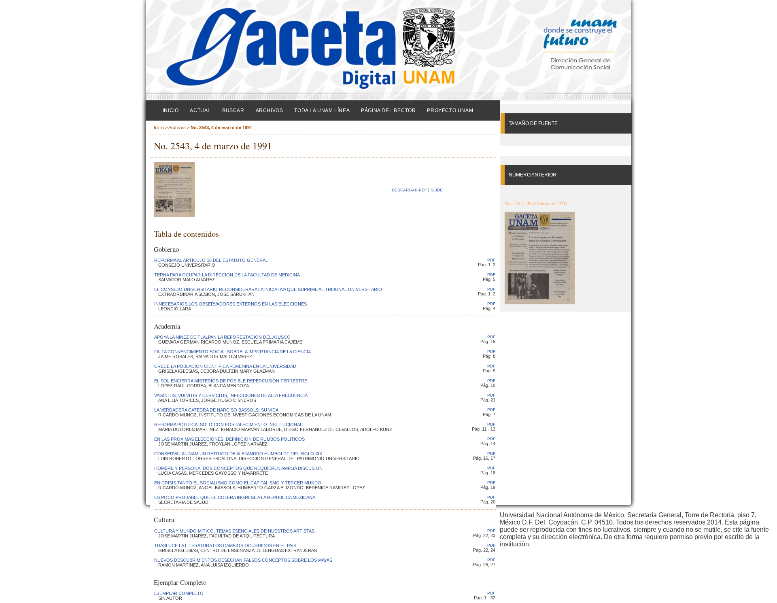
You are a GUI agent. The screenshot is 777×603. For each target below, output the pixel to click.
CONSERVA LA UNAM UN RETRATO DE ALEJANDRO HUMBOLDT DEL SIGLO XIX (238, 453)
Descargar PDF (409, 190)
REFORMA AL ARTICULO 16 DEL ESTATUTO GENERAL (211, 260)
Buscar (233, 110)
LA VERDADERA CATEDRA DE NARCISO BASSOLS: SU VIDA (216, 410)
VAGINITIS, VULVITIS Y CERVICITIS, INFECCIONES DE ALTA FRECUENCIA (231, 395)
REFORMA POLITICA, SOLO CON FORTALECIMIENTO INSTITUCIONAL (228, 424)
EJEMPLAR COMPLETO (179, 593)
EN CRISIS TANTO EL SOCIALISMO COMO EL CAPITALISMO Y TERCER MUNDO (237, 482)
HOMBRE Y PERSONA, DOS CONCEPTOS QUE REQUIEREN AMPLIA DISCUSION (238, 468)
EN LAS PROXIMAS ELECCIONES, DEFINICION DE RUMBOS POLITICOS (229, 439)
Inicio (171, 110)
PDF (491, 260)
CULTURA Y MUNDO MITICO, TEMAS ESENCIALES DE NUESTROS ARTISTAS (234, 531)
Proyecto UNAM (450, 110)
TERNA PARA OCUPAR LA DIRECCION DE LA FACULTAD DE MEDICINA (227, 274)
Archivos (269, 110)
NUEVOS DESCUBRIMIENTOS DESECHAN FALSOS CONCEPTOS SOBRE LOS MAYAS (243, 560)
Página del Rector (388, 110)
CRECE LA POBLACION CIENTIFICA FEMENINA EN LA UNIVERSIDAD (225, 366)
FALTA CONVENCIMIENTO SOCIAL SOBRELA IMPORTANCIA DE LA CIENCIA (232, 351)
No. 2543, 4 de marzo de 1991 (221, 127)
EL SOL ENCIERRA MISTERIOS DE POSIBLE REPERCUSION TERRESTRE (230, 380)
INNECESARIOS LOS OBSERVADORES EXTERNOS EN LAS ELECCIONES (230, 304)
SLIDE (437, 190)
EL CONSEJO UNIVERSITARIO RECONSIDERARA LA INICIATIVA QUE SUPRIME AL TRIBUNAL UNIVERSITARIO (268, 289)
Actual (200, 110)
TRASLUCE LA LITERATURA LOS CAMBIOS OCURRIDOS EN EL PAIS (225, 545)
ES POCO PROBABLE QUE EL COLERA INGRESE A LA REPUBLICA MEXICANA (234, 497)
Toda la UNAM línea (322, 110)
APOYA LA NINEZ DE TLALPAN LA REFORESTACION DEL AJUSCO (222, 337)
